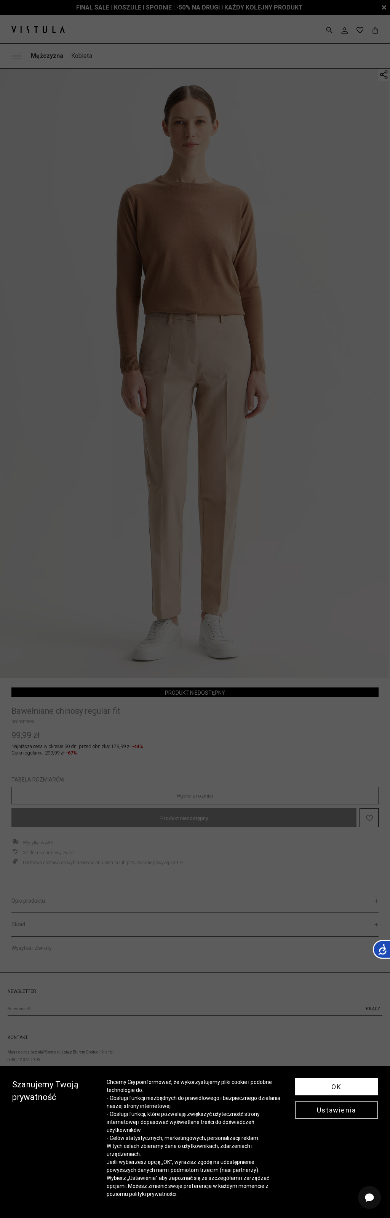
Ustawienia (336, 1110)
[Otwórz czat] (369, 1197)
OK (336, 1087)
